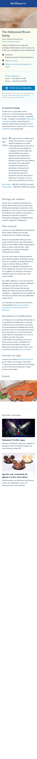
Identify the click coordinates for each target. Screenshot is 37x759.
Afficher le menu (11, 61)
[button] (22, 159)
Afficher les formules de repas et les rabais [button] (18, 65)
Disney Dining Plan (26, 359)
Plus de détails (26, 350)
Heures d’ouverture (12, 76)
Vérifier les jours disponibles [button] (21, 88)
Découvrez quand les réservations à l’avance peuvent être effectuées (15, 307)
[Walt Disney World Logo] (18, 3)
